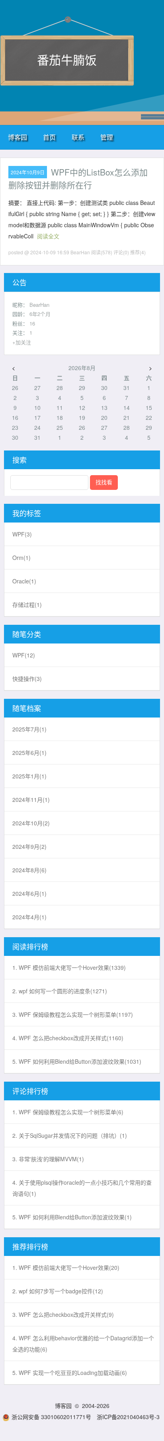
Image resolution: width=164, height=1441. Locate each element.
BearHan (39, 304)
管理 (106, 137)
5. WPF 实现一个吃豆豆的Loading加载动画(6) (69, 1373)
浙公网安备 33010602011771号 (51, 1417)
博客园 (17, 137)
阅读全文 (48, 236)
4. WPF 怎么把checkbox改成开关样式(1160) (67, 1038)
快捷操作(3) (27, 678)
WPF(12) (23, 655)
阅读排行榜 (30, 946)
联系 (78, 137)
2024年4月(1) (29, 917)
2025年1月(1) (29, 776)
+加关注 (21, 342)
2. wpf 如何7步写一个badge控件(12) (57, 1291)
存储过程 (27, 604)
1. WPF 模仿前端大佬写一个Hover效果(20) (65, 1267)
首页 (49, 137)
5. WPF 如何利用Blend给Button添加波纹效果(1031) (76, 1061)
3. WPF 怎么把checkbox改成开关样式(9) (63, 1314)
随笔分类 (26, 634)
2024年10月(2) (31, 823)
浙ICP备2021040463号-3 (128, 1417)
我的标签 (26, 513)
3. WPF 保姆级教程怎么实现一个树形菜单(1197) (72, 1014)
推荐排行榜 (30, 1246)
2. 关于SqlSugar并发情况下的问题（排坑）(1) (69, 1135)
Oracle (24, 581)
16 (32, 323)
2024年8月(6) (29, 870)
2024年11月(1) (31, 799)
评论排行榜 (30, 1091)
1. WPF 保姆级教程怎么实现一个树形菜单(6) (67, 1112)
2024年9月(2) (29, 846)
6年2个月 (40, 314)
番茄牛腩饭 (67, 59)
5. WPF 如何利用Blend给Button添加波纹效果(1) (72, 1217)
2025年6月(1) (29, 753)
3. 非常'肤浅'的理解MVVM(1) (48, 1159)
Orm (21, 558)
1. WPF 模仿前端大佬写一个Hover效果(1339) (69, 967)
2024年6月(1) (29, 893)
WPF (22, 534)
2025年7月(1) (29, 729)
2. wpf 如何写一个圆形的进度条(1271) (59, 991)
